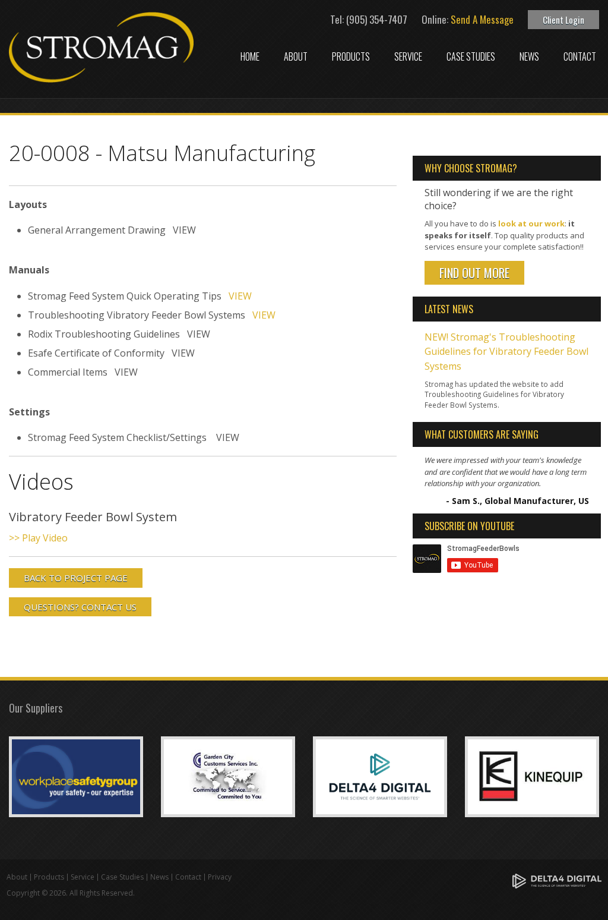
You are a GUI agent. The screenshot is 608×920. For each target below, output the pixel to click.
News (529, 56)
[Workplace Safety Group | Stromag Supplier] (76, 775)
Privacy (220, 877)
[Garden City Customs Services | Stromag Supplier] (228, 775)
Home (249, 56)
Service (408, 56)
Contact (579, 56)
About (296, 56)
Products (351, 56)
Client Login (563, 19)
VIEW (240, 296)
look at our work (531, 223)
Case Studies (470, 56)
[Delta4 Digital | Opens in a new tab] (556, 880)
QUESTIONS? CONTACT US (80, 607)
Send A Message (482, 19)
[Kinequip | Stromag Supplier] (532, 775)
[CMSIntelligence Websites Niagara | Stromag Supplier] (380, 775)
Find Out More (474, 273)
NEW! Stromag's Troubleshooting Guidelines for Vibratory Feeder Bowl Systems (506, 351)
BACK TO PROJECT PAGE (76, 578)
